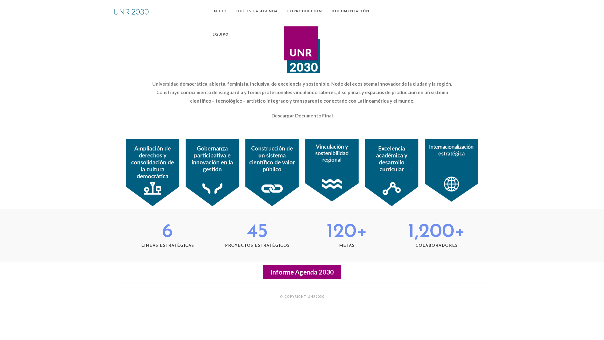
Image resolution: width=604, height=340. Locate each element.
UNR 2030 (131, 11)
